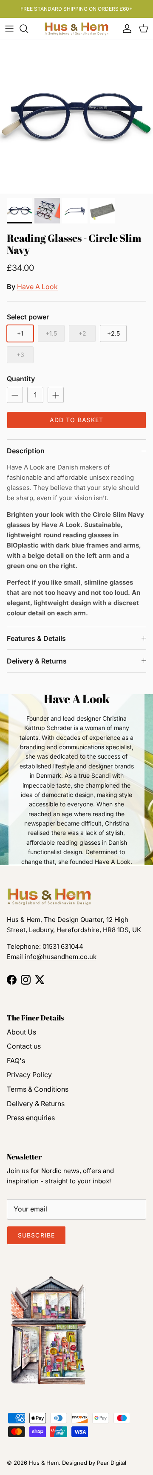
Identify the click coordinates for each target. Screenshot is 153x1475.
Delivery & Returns (37, 661)
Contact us (24, 1046)
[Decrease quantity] (15, 395)
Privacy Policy (29, 1074)
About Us (21, 1032)
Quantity (21, 378)
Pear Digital (111, 1462)
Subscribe (36, 1235)
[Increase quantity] (56, 395)
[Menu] (9, 28)
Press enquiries (31, 1117)
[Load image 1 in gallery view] (76, 117)
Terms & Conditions (37, 1089)
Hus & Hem (44, 1462)
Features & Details (36, 638)
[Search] (28, 28)
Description (26, 450)
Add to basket (77, 419)
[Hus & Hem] (76, 28)
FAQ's (16, 1060)
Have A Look (37, 286)
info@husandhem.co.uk (60, 957)
